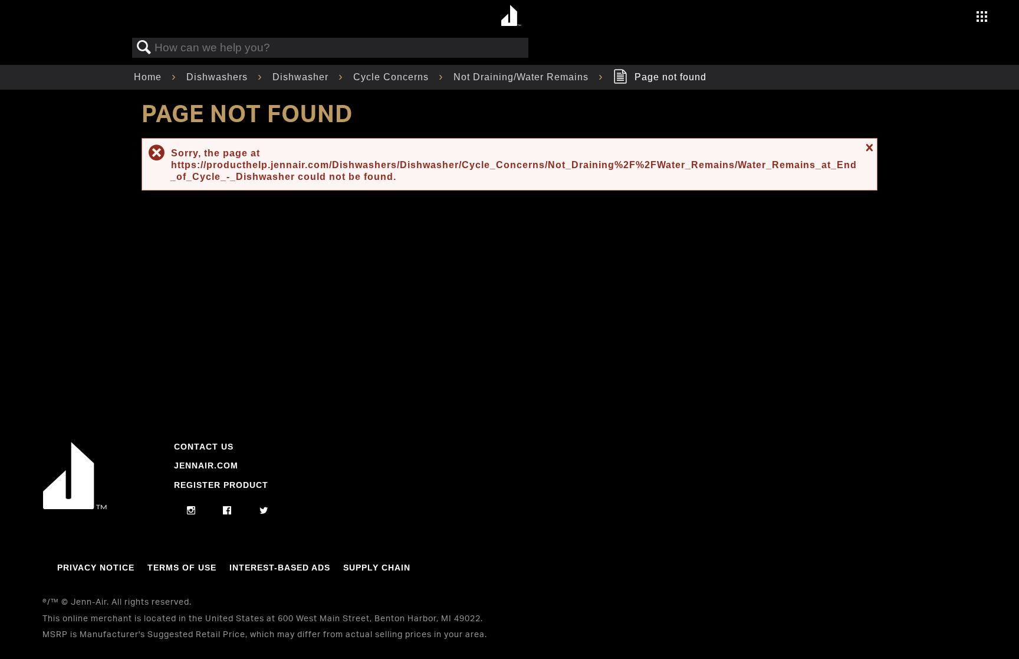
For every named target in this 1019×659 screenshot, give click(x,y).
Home (149, 77)
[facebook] (227, 510)
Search (144, 48)
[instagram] (191, 510)
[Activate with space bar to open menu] (982, 18)
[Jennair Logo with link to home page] (75, 506)
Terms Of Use (181, 567)
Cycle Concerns (392, 77)
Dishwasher (301, 77)
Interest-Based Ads (279, 567)
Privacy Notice (95, 567)
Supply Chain (376, 567)
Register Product (221, 485)
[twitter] (264, 510)
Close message (868, 147)
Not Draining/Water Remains (522, 77)
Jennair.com (206, 465)
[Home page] (510, 16)
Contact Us (204, 446)
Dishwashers (218, 77)
